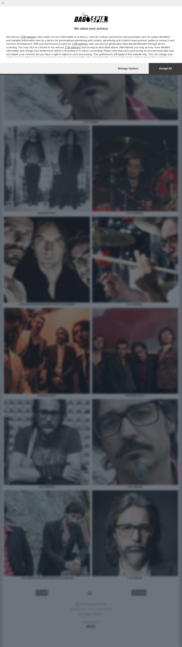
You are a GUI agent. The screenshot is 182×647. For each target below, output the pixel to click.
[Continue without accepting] (3, 3)
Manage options (128, 68)
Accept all (165, 68)
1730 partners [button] (28, 36)
